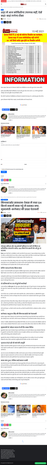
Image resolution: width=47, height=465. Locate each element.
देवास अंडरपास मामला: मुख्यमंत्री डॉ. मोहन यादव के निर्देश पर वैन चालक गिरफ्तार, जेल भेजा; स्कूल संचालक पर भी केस (22, 1)
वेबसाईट (25, 164)
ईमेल (2, 164)
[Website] (9, 120)
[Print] (10, 22)
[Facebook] (2, 22)
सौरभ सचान (4, 19)
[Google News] (23, 105)
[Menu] (1, 4)
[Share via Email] (7, 22)
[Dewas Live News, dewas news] (23, 4)
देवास (5, 7)
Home (3, 7)
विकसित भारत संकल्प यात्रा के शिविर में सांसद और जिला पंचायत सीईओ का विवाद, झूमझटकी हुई (39, 136)
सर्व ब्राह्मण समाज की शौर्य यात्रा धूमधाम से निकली (6, 136)
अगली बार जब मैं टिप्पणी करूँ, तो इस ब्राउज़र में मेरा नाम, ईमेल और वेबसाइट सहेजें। (12, 169)
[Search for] (45, 4)
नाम (1, 159)
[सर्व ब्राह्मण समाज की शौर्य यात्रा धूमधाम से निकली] (8, 130)
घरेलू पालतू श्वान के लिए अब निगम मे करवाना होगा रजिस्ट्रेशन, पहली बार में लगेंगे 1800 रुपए (23, 136)
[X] (5, 22)
